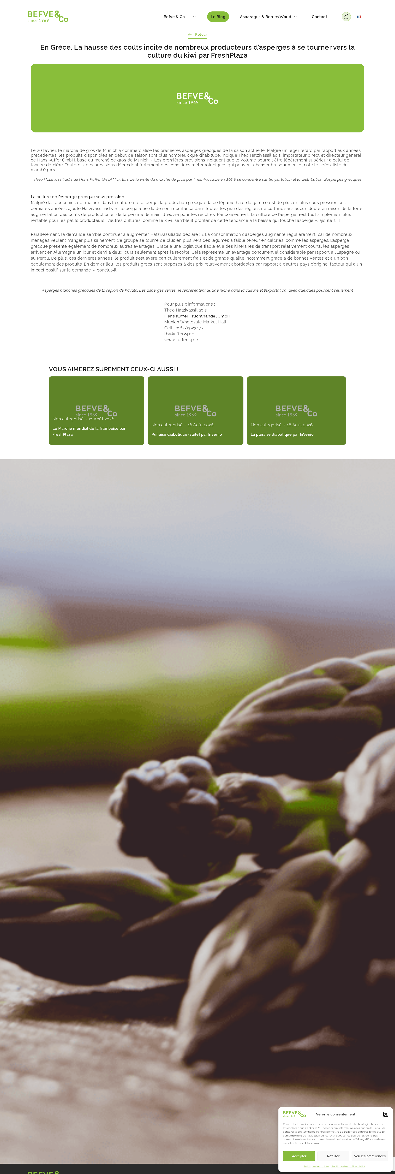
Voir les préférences (370, 1156)
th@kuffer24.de (179, 333)
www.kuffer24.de (181, 339)
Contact (319, 16)
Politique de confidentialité (348, 1166)
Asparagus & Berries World (265, 16)
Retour (201, 34)
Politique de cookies (316, 1166)
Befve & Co (174, 16)
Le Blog (218, 16)
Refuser (333, 1156)
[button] (386, 1114)
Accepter (299, 1156)
